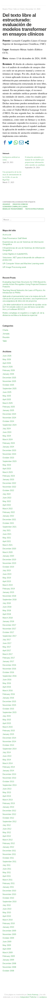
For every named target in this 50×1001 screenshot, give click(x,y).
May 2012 (7, 832)
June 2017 (7, 643)
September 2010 (9, 901)
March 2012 (8, 840)
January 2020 (8, 556)
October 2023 (8, 458)
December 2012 (9, 810)
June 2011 (7, 869)
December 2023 (9, 450)
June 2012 (7, 829)
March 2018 (8, 618)
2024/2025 (6, 204)
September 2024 (9, 425)
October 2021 (8, 523)
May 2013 (7, 792)
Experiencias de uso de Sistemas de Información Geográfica (23, 243)
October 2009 (8, 938)
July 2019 (7, 570)
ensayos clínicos (20, 204)
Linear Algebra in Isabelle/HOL (15, 254)
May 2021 (7, 538)
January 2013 (8, 807)
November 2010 (9, 894)
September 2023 (9, 461)
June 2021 (7, 534)
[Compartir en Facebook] (5, 142)
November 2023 (9, 454)
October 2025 (8, 385)
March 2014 (8, 763)
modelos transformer (13, 209)
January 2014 (8, 770)
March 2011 (7, 880)
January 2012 (8, 847)
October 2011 (8, 858)
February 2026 (9, 370)
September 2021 (9, 527)
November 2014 (9, 741)
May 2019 (7, 578)
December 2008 (9, 963)
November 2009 (9, 934)
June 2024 (7, 432)
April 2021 (7, 541)
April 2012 (7, 836)
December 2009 (9, 931)
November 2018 (9, 596)
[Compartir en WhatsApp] (16, 142)
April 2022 (7, 505)
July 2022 (7, 494)
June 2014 (7, 756)
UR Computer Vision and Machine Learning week (23, 263)
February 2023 (9, 476)
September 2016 (9, 676)
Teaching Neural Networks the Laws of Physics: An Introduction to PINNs (24, 291)
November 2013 (9, 778)
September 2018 (9, 599)
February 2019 (9, 589)
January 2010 (8, 927)
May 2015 (7, 719)
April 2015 (7, 723)
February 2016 (9, 694)
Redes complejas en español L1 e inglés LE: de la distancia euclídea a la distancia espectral (23, 314)
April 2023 (7, 468)
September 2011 (9, 861)
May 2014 (7, 760)
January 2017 (8, 661)
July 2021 (7, 530)
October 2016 (8, 672)
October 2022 (8, 490)
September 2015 (9, 712)
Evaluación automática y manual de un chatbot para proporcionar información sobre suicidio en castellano (35, 161)
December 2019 (9, 559)
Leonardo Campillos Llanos (15, 207)
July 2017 (7, 639)
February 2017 (9, 658)
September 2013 (9, 785)
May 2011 (7, 872)
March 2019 (8, 585)
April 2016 (7, 687)
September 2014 (9, 749)
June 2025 (7, 392)
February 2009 (9, 956)
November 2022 (9, 487)
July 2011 (7, 865)
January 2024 (8, 447)
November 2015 (9, 705)
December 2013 (9, 774)
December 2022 (9, 483)
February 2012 (9, 843)
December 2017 (9, 625)
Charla (22, 9)
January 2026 (8, 374)
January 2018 (8, 621)
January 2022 (8, 516)
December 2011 (9, 850)
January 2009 (8, 960)
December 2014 (9, 738)
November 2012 (9, 814)
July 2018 (7, 603)
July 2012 (7, 825)
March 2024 (8, 439)
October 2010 (8, 898)
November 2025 (9, 381)
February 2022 (9, 512)
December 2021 (9, 519)
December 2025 (9, 377)
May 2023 (7, 465)
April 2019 (7, 581)
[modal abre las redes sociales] (27, 142)
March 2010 (8, 920)
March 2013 (8, 800)
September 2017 (9, 636)
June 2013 (7, 789)
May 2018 (7, 610)
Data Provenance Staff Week (15, 238)
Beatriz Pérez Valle (10, 9)
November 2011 (9, 854)
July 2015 (7, 716)
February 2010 (9, 923)
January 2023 (8, 479)
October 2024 (8, 421)
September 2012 (9, 821)
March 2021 (8, 545)
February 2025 (9, 407)
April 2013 (7, 796)
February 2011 (9, 883)
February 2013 (9, 803)
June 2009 (7, 941)
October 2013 (8, 781)
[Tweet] (10, 142)
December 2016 (9, 665)
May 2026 (7, 359)
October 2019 (8, 567)
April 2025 (7, 399)
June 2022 (7, 498)
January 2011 (8, 887)
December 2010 (9, 891)
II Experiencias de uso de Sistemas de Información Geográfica (24, 249)
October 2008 (8, 971)
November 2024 (9, 417)
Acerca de (7, 235)
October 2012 (8, 818)
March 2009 (8, 952)
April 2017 (7, 650)
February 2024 (9, 443)
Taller (5, 341)
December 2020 (9, 548)
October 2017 (8, 632)
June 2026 (7, 356)
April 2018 (7, 614)
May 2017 (7, 647)
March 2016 (8, 690)
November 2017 (9, 629)
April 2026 (7, 363)
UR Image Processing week (14, 267)
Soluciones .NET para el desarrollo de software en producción (23, 258)
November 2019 (9, 563)
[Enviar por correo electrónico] (21, 142)
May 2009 (7, 945)
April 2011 (7, 876)
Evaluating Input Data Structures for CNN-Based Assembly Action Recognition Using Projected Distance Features (25, 284)
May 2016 (7, 683)
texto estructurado (34, 209)
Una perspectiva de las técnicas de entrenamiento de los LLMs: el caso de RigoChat (12, 176)
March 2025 (8, 403)
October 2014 (8, 745)
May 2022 (7, 501)
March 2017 (8, 654)
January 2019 (8, 592)
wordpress (43, 997)
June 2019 (7, 574)
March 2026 (8, 367)
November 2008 (9, 967)
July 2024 (7, 428)
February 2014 (9, 767)
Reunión (6, 337)
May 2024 (7, 436)
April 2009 (7, 949)
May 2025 (7, 396)
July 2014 (7, 752)
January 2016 (8, 698)
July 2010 (7, 905)
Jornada (6, 334)
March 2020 (8, 552)
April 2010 (7, 916)
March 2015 (8, 727)
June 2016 (7, 679)
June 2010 (7, 909)
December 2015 (9, 701)
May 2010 (7, 912)
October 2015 (8, 709)
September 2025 (9, 388)
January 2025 (8, 410)
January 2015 (8, 734)
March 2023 (8, 472)
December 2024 (9, 414)
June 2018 (7, 607)
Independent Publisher (28, 997)
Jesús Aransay (33, 995)
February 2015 (9, 730)
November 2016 (9, 669)
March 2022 (8, 508)
